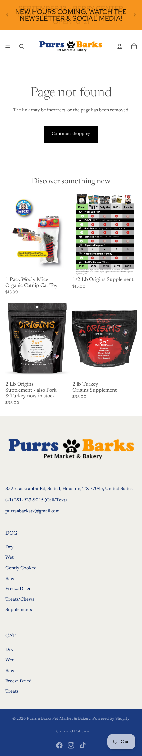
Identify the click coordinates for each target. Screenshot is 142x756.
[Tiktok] (83, 745)
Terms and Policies (71, 731)
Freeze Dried (18, 589)
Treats (11, 691)
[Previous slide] (7, 15)
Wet (9, 557)
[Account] (119, 46)
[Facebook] (59, 745)
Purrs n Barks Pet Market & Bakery (58, 719)
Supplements (18, 610)
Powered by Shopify (111, 719)
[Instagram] (71, 745)
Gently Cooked (21, 568)
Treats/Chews (19, 599)
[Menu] (7, 46)
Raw (9, 578)
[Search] (22, 46)
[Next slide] (134, 15)
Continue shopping (71, 134)
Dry (9, 547)
